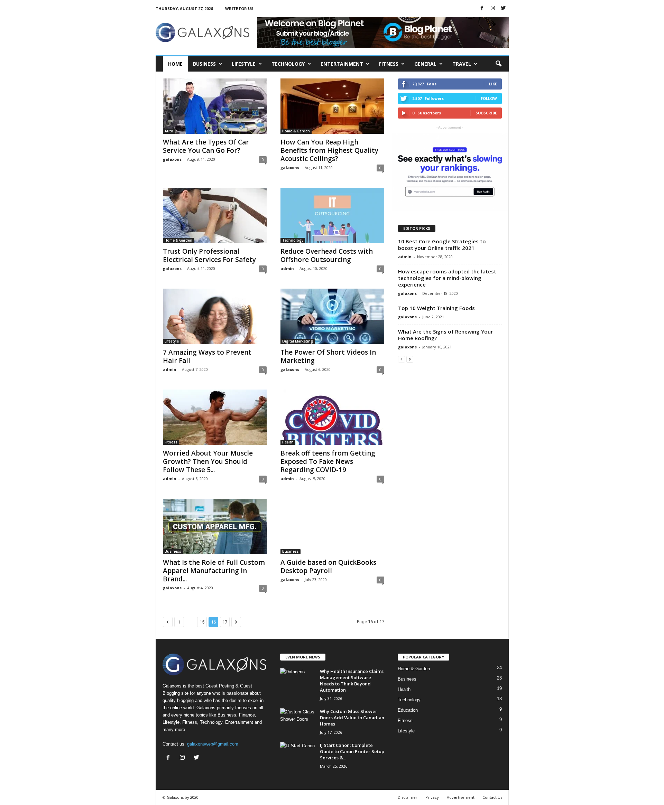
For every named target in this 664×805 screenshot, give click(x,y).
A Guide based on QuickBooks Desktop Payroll (328, 566)
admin (287, 268)
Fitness (388, 63)
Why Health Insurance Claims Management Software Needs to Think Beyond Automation (352, 680)
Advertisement (460, 797)
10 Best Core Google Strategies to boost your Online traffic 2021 (442, 244)
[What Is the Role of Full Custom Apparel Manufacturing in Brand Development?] (215, 526)
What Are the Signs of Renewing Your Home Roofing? (445, 334)
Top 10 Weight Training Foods (436, 308)
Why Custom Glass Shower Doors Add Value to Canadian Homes (352, 717)
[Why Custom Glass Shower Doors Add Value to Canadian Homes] (297, 721)
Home (175, 63)
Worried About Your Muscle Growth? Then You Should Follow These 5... (208, 461)
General (425, 63)
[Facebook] (482, 8)
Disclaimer (407, 797)
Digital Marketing (297, 341)
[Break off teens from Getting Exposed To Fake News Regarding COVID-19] (332, 417)
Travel (461, 63)
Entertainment (342, 63)
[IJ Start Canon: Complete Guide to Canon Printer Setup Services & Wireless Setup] (297, 755)
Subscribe (486, 112)
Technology (288, 63)
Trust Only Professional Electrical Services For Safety (209, 255)
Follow (489, 98)
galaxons (172, 159)
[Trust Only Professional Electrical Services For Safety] (215, 215)
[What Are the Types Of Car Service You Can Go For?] (215, 106)
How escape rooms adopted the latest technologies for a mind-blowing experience (447, 278)
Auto (169, 131)
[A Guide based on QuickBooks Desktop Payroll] (332, 526)
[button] (498, 64)
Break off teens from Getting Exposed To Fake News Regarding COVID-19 (327, 461)
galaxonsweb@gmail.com (212, 744)
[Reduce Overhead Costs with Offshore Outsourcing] (332, 215)
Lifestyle (244, 63)
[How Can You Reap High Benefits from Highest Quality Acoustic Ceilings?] (332, 106)
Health (288, 442)
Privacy (432, 797)
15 (202, 622)
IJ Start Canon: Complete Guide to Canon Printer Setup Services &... (352, 751)
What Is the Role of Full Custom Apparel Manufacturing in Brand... (214, 570)
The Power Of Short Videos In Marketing (328, 356)
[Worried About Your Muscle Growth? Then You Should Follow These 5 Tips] (215, 417)
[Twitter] (503, 8)
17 (224, 622)
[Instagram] (493, 8)
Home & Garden (296, 131)
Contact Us (492, 797)
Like (493, 83)
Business (204, 63)
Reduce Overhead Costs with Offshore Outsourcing (326, 255)
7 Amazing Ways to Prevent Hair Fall (207, 356)
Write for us (239, 8)
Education (408, 710)
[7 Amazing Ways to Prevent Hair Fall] (215, 316)
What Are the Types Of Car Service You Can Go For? (206, 146)
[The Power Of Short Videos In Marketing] (332, 316)
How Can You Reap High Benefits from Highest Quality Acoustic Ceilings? (329, 150)
